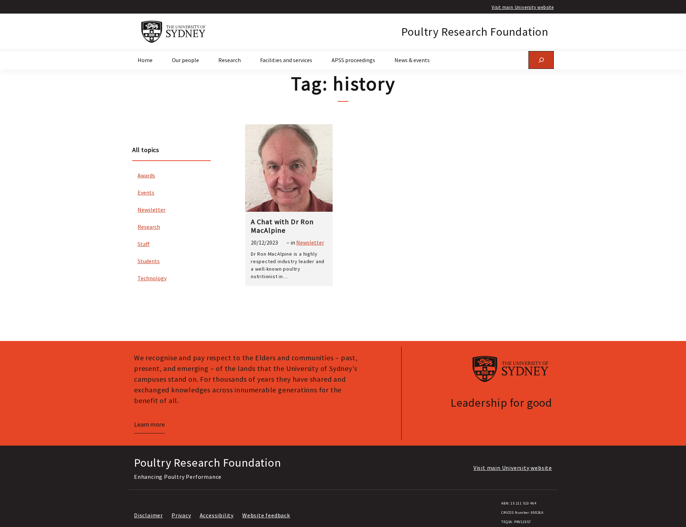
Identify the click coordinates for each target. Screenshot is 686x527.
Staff (144, 243)
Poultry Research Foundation (474, 32)
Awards (146, 175)
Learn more (149, 424)
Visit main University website (523, 7)
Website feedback (266, 515)
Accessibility (217, 515)
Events (146, 192)
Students (149, 261)
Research (149, 226)
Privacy (181, 515)
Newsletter (151, 209)
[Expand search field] (541, 60)
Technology (152, 278)
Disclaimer (148, 515)
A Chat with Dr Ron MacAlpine (282, 226)
